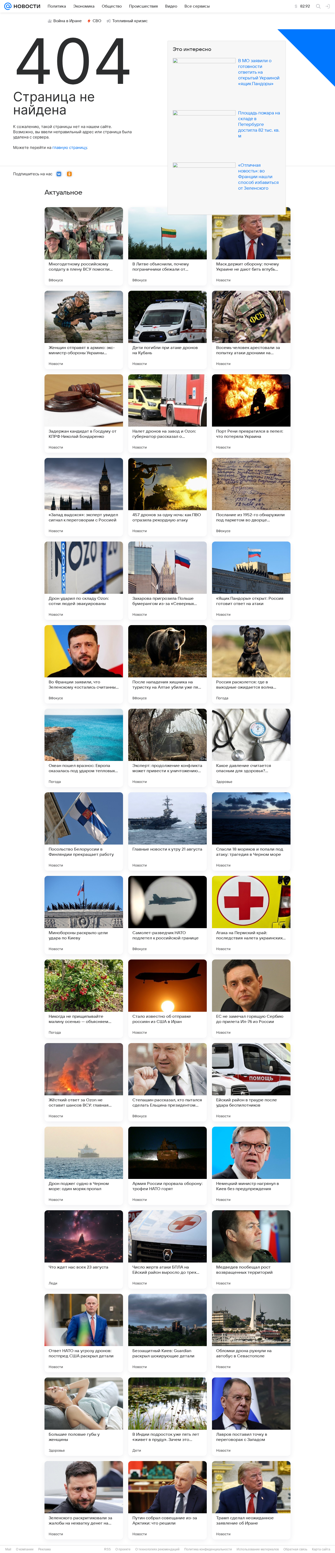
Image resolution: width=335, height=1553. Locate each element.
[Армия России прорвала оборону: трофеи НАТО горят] (167, 1166)
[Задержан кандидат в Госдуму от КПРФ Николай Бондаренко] (83, 413)
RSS (107, 1549)
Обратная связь (295, 1549)
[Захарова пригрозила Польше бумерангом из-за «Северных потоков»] (167, 581)
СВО (97, 21)
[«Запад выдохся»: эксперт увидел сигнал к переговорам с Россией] (83, 497)
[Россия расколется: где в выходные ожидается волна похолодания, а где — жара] (251, 664)
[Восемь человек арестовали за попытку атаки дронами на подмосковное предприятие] (251, 330)
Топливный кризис (130, 21)
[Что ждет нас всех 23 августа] (83, 1249)
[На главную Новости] (26, 6)
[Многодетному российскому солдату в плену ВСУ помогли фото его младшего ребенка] (83, 246)
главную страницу (69, 147)
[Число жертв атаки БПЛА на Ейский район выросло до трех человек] (167, 1249)
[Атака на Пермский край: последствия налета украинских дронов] (251, 915)
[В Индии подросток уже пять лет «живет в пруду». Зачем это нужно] (167, 1416)
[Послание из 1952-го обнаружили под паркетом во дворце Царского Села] (251, 497)
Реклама (44, 1549)
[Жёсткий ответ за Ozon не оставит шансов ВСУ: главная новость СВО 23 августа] (83, 1082)
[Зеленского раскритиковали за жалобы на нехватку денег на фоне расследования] (83, 1500)
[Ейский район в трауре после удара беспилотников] (251, 1082)
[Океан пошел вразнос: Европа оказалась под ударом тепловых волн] (83, 748)
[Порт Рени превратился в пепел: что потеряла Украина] (251, 413)
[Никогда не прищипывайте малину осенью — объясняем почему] (83, 998)
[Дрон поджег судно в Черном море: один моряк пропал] (83, 1166)
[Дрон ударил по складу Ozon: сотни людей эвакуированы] (83, 581)
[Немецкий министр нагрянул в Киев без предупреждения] (251, 1166)
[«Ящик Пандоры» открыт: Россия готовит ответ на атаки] (251, 581)
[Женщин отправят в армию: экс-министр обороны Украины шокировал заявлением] (83, 330)
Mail (8, 1549)
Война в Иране (67, 21)
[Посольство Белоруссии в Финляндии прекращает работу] (83, 831)
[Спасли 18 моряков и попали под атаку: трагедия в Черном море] (251, 831)
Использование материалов (258, 1549)
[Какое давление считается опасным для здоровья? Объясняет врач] (251, 748)
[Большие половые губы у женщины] (83, 1416)
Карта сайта (321, 1549)
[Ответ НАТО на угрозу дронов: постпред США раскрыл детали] (83, 1333)
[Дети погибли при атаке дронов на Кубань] (167, 330)
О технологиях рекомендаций (157, 1549)
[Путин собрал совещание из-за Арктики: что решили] (167, 1500)
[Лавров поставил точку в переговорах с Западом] (251, 1416)
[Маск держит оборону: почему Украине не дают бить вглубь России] (251, 246)
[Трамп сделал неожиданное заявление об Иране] (251, 1500)
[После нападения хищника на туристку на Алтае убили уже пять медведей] (167, 664)
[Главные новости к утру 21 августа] (167, 831)
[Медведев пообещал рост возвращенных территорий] (251, 1249)
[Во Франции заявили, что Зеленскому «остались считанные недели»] (83, 664)
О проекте (123, 1549)
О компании (25, 1549)
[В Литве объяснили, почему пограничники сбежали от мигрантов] (167, 246)
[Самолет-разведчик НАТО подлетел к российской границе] (167, 915)
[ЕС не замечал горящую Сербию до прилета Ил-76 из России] (251, 998)
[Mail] (8, 6)
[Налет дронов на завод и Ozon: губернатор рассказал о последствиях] (167, 413)
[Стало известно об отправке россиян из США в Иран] (167, 998)
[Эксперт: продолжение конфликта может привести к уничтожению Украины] (167, 748)
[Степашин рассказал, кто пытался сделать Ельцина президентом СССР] (167, 1082)
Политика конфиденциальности (208, 1549)
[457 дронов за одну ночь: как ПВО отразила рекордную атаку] (167, 497)
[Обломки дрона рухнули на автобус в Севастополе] (251, 1333)
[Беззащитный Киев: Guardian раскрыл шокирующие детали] (167, 1333)
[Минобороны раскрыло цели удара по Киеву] (83, 915)
